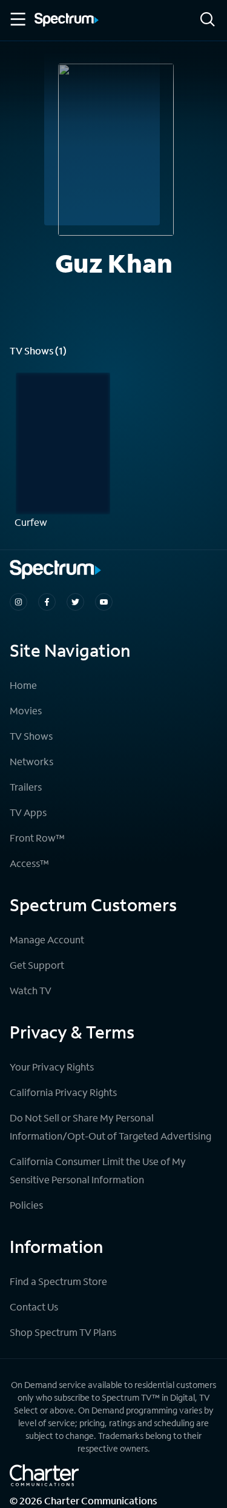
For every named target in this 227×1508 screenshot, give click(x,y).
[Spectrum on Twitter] (75, 602)
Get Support (37, 964)
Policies (26, 1204)
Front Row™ (37, 837)
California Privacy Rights (63, 1092)
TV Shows (31, 735)
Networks (31, 761)
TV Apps (28, 812)
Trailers (26, 786)
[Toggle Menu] (17, 19)
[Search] (208, 20)
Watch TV (30, 990)
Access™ (29, 863)
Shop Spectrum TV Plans (63, 1332)
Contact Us (34, 1306)
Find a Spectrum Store (58, 1281)
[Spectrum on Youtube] (104, 602)
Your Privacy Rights (52, 1066)
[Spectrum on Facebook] (47, 602)
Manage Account (47, 939)
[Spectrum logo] (67, 20)
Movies (26, 710)
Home (23, 685)
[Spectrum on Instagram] (18, 602)
